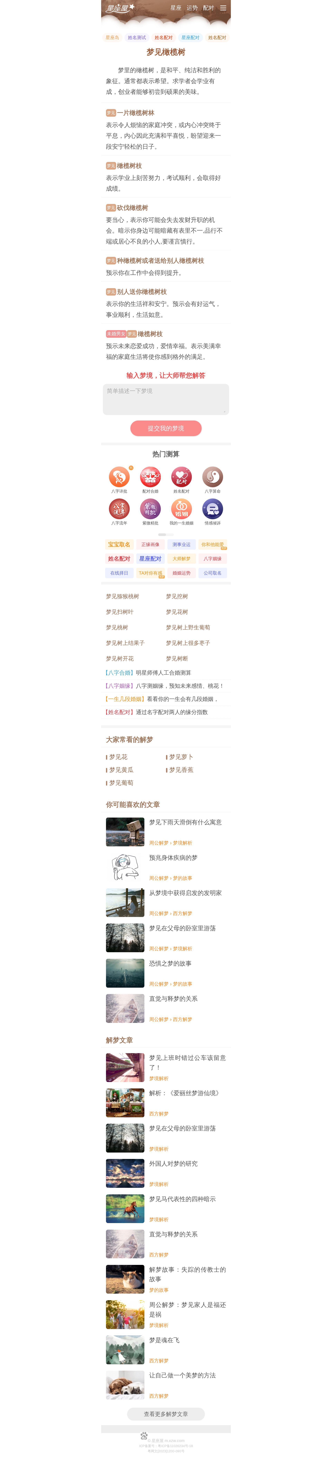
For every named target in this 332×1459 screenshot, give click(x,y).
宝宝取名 (119, 544)
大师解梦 (182, 558)
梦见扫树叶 (120, 612)
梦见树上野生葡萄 (188, 627)
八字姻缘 (213, 558)
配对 (208, 8)
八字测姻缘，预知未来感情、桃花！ (165, 686)
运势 (192, 8)
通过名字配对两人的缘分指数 (157, 712)
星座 (176, 8)
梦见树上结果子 (125, 643)
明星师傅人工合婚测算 (148, 673)
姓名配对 (164, 37)
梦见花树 (177, 612)
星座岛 (112, 37)
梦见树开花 (120, 658)
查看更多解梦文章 (166, 1414)
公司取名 (213, 573)
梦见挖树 (177, 596)
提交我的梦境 (166, 428)
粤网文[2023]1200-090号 (166, 1451)
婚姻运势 (182, 573)
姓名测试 (137, 37)
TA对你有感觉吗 (151, 574)
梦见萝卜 (181, 757)
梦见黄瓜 (121, 770)
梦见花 (118, 757)
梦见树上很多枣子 (188, 643)
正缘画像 (150, 544)
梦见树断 (177, 658)
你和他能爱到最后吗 (213, 546)
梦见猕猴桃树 (122, 596)
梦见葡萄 (121, 783)
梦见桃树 (117, 627)
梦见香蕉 (181, 770)
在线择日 (119, 573)
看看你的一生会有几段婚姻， (162, 699)
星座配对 (191, 37)
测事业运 (182, 544)
